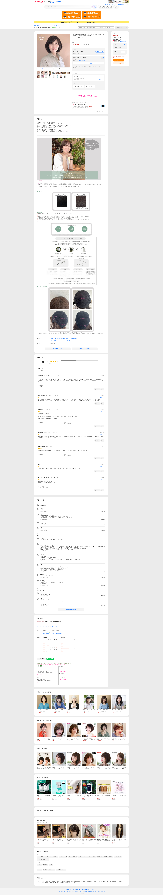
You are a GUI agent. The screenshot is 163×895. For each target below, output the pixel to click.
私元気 (51, 864)
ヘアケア (64, 340)
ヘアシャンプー (41, 856)
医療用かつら (69, 340)
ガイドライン (80, 891)
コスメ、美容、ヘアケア (56, 340)
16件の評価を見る (46, 633)
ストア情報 (57, 626)
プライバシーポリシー (61, 891)
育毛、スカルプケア (73, 856)
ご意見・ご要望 (102, 891)
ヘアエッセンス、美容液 (102, 856)
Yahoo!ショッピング (70, 889)
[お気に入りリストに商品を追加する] (126, 63)
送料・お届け (45, 626)
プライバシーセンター (70, 891)
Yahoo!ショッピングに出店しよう (118, 4)
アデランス (45, 864)
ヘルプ (127, 4)
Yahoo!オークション (86, 889)
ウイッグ (45, 869)
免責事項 (85, 891)
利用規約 (76, 891)
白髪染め (111, 856)
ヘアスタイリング (63, 856)
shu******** (102, 397)
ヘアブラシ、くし (82, 856)
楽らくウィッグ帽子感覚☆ (55, 25)
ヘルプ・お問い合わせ (95, 891)
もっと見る (123, 777)
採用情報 (89, 891)
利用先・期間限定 (82, 60)
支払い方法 (39, 626)
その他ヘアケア (118, 856)
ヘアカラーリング (91, 856)
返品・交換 (51, 626)
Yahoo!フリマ (94, 889)
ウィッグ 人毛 (52, 869)
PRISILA (39, 864)
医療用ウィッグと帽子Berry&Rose (41, 25)
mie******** (102, 411)
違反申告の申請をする (101, 111)
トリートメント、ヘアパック (52, 856)
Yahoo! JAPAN (108, 4)
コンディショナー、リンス (43, 859)
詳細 (102, 67)
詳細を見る (101, 79)
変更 (125, 44)
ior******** (102, 448)
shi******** (102, 479)
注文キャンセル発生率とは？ (57, 633)
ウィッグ (39, 869)
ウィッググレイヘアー (61, 869)
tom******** (102, 434)
